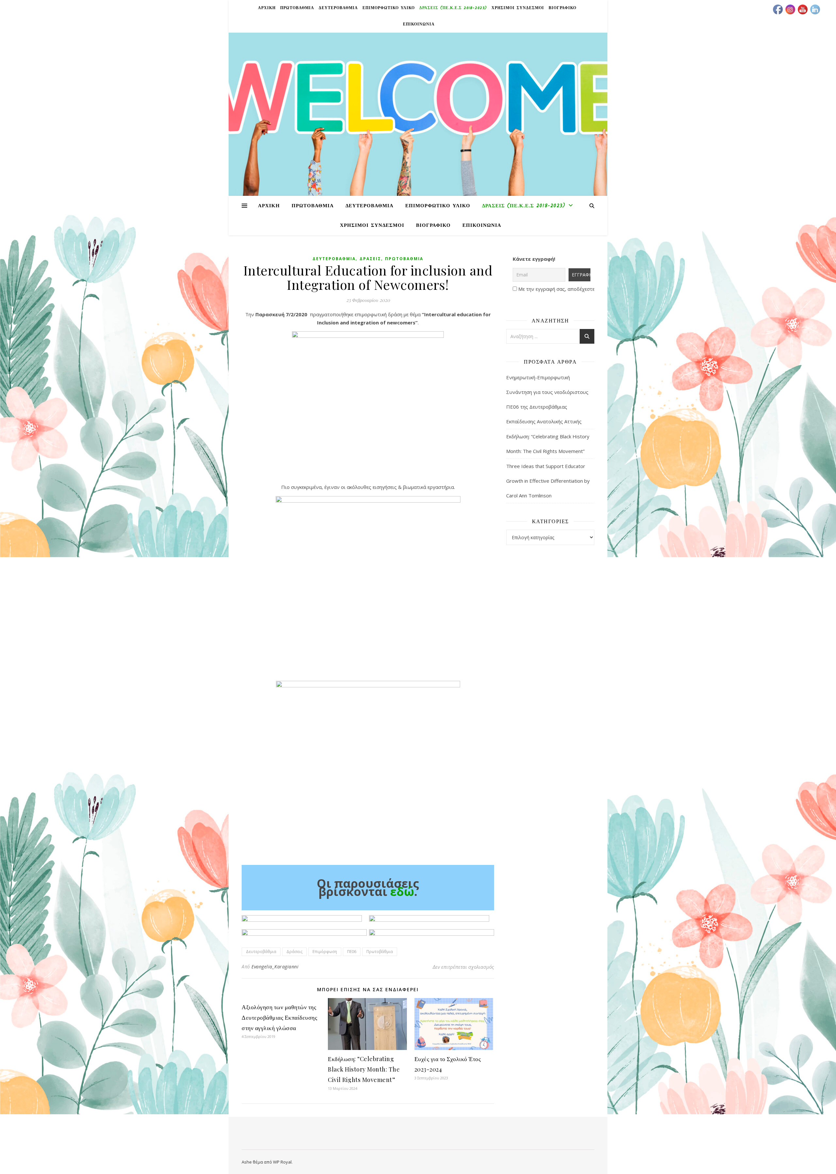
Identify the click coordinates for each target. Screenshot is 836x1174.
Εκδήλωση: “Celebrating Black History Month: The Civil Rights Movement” (364, 1069)
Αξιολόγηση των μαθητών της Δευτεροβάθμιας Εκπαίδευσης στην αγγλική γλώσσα (279, 1017)
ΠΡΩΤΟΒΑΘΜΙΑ (297, 8)
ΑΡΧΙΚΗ (267, 8)
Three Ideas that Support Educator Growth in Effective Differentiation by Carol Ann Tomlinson (548, 481)
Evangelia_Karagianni (274, 966)
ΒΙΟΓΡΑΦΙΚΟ (562, 8)
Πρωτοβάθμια (404, 258)
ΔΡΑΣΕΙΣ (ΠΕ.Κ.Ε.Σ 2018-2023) (453, 8)
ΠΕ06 (351, 951)
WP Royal (282, 1162)
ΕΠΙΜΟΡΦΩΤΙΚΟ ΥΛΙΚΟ (388, 8)
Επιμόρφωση (325, 951)
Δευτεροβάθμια (334, 258)
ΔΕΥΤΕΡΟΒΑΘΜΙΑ (338, 8)
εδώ (402, 892)
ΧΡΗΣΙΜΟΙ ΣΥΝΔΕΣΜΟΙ (517, 8)
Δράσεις (370, 258)
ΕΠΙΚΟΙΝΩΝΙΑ (419, 24)
